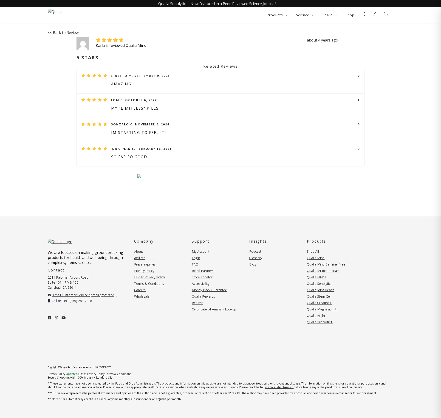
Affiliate (139, 258)
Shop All (313, 251)
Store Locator (202, 277)
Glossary (255, 258)
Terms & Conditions (149, 283)
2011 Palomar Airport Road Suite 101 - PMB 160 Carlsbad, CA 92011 (68, 282)
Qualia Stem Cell (319, 296)
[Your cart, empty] (386, 14)
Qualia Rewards (203, 296)
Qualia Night (316, 315)
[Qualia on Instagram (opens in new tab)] (56, 317)
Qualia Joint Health (320, 290)
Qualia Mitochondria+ (323, 271)
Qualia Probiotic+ (320, 322)
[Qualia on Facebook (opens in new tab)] (49, 317)
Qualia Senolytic (319, 283)
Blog (252, 264)
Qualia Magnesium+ (322, 309)
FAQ (195, 264)
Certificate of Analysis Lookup (214, 309)
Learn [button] (328, 15)
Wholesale (142, 296)
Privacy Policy (144, 271)
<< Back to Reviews (64, 32)
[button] (364, 14)
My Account (200, 251)
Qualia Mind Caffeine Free (326, 264)
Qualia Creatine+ (319, 303)
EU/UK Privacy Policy (149, 277)
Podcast (255, 251)
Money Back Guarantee (209, 290)
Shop (350, 15)
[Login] (375, 14)
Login (196, 258)
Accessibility (200, 283)
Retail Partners (203, 271)
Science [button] (303, 15)
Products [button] (275, 15)
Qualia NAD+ (316, 277)
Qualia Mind (316, 258)
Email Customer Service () (84, 295)
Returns (197, 303)
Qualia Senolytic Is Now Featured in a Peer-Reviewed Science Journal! (217, 3)
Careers (140, 290)
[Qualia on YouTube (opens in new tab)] (64, 317)
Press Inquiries (145, 264)
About (138, 251)
